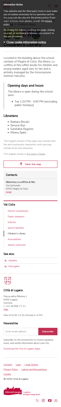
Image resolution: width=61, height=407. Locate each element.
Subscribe (48, 331)
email (9, 192)
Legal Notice (31, 364)
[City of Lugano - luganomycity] (37, 400)
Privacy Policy (11, 369)
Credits (7, 374)
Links (18, 364)
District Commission (18, 211)
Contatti (8, 364)
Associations (14, 239)
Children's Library (16, 233)
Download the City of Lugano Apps (22, 348)
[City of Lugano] (7, 283)
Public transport (16, 216)
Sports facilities (16, 228)
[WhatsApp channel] (55, 400)
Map (6, 309)
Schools (12, 222)
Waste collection (17, 245)
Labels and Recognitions (34, 369)
